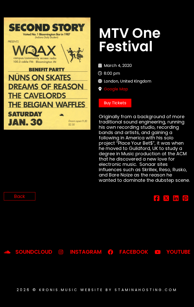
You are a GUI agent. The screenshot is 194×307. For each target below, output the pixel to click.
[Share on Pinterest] (185, 199)
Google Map (116, 89)
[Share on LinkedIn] (176, 199)
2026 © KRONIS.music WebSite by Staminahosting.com (97, 289)
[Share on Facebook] (156, 199)
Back (19, 196)
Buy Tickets (115, 103)
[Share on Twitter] (166, 199)
